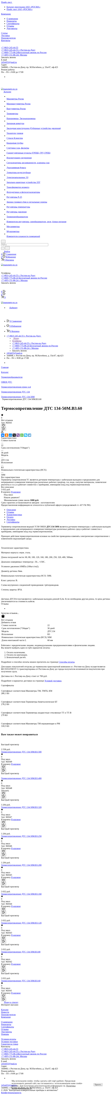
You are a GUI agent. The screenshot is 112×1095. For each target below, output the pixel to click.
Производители (8, 1014)
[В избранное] (3, 425)
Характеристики (14, 514)
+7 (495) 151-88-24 (14, 55)
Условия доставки (9, 1041)
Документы (12, 28)
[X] (14, 435)
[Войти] (2, 289)
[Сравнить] (3, 429)
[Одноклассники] (6, 435)
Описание (11, 510)
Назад (16, 338)
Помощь (5, 1034)
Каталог (5, 1010)
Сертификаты (13, 23)
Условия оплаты (8, 1039)
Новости (5, 1012)
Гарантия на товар (9, 1044)
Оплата (10, 517)
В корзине (16, 492)
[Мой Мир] (10, 435)
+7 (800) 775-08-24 (24, 52)
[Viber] (18, 435)
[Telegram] (29, 435)
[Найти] (7, 248)
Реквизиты (12, 21)
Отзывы (10, 26)
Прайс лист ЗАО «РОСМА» (20, 9)
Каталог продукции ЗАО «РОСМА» (23, 7)
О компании (12, 18)
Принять (98, 1085)
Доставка (11, 519)
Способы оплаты (67, 662)
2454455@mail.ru (9, 62)
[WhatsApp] (21, 435)
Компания (6, 1017)
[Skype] (25, 435)
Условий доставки (53, 681)
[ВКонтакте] (2, 435)
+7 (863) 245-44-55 (9, 47)
